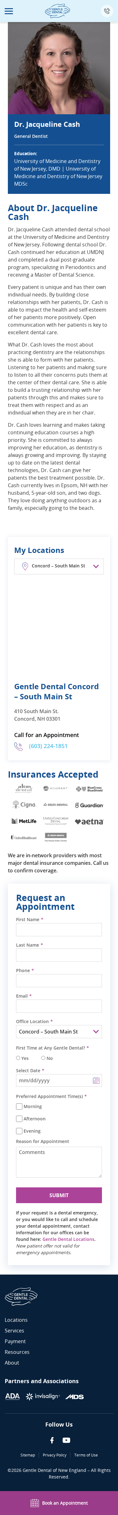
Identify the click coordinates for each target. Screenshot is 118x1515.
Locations (16, 1319)
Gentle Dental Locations (68, 1239)
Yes (25, 1058)
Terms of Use (86, 1455)
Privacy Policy (54, 1455)
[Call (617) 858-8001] (107, 11)
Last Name (27, 945)
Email (22, 996)
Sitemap (27, 1455)
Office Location (32, 1021)
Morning (33, 1106)
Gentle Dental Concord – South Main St (56, 691)
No (50, 1058)
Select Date (28, 1070)
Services (14, 1330)
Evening (32, 1131)
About (12, 1362)
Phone (23, 970)
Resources (17, 1352)
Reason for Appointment (42, 1141)
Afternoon (35, 1119)
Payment (15, 1341)
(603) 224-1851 (48, 746)
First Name (27, 919)
